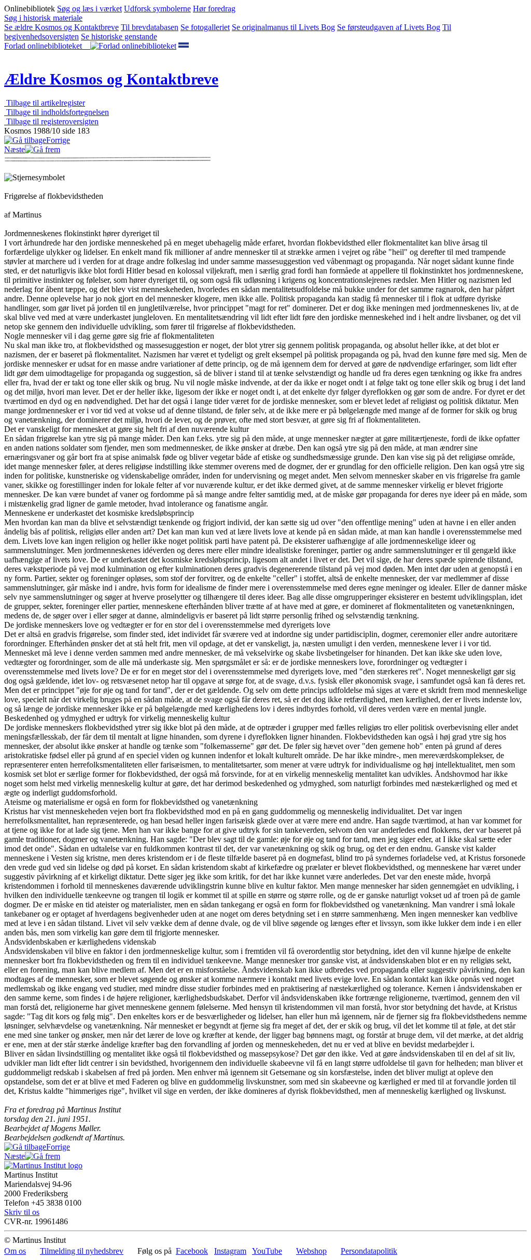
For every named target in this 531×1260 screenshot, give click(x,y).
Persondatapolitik (369, 1251)
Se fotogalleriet (205, 27)
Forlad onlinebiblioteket (47, 45)
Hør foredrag (214, 8)
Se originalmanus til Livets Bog (283, 27)
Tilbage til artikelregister (44, 102)
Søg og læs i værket (89, 8)
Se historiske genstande (119, 36)
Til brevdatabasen (149, 27)
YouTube (267, 1251)
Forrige (58, 140)
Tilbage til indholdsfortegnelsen (56, 112)
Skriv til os (21, 1212)
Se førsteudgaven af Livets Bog (388, 27)
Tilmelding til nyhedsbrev (81, 1251)
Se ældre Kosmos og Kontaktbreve (61, 27)
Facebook (192, 1251)
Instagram (230, 1251)
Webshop (311, 1251)
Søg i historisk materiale (43, 17)
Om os (15, 1251)
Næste (14, 149)
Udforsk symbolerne (157, 8)
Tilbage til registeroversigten (51, 121)
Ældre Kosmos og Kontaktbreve (111, 79)
